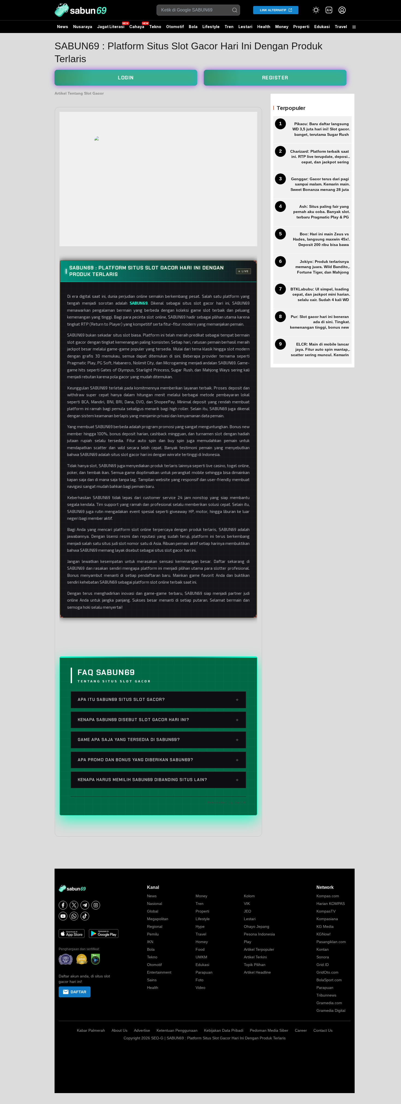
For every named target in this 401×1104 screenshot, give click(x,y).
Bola (193, 26)
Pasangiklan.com (331, 942)
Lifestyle (211, 26)
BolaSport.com (329, 980)
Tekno (155, 26)
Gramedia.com (329, 1003)
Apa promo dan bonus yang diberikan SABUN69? (158, 760)
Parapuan (204, 972)
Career (301, 1030)
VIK (247, 903)
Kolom (249, 896)
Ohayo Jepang (256, 926)
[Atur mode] (316, 10)
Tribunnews (326, 995)
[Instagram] (95, 905)
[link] (329, 10)
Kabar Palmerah (91, 1030)
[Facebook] (63, 905)
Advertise (142, 1030)
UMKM (201, 957)
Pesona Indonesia (259, 934)
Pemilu (153, 934)
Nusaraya (82, 26)
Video (200, 987)
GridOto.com (327, 972)
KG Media (325, 926)
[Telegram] (84, 905)
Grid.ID (322, 964)
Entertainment (159, 972)
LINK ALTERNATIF (273, 10)
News (62, 26)
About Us (119, 1030)
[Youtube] (63, 916)
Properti (301, 26)
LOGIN (126, 78)
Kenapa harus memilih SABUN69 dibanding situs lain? (158, 779)
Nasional (154, 903)
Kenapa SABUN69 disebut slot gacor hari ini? (158, 719)
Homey (202, 942)
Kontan (322, 949)
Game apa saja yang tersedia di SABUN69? (158, 739)
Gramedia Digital (330, 1010)
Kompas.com (327, 896)
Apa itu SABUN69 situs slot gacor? (158, 699)
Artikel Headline (257, 972)
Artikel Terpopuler (259, 949)
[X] (74, 905)
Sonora (322, 957)
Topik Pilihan (254, 964)
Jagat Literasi (110, 26)
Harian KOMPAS (330, 903)
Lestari (245, 28)
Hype (200, 926)
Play (247, 942)
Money (281, 26)
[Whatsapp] (74, 916)
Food (200, 949)
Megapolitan (157, 919)
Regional (154, 926)
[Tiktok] (84, 916)
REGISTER (275, 78)
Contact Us (323, 1030)
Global (152, 911)
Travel (341, 26)
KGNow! (323, 934)
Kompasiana (327, 919)
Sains (152, 980)
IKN (150, 942)
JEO (247, 911)
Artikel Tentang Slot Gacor (79, 93)
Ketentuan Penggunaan (177, 1030)
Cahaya (136, 26)
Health (263, 26)
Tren (229, 26)
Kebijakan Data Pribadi (223, 1030)
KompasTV (326, 911)
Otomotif (175, 26)
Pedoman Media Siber (269, 1030)
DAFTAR (78, 992)
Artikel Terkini (255, 957)
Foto (200, 980)
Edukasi (322, 26)
